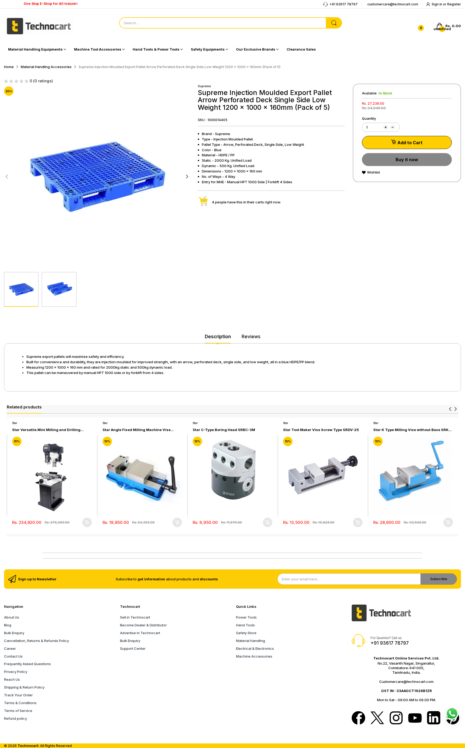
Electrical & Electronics (255, 648)
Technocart (27, 745)
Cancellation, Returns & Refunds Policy (36, 640)
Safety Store (246, 633)
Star (14, 423)
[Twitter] (377, 718)
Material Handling (250, 640)
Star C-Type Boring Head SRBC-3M (224, 430)
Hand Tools (245, 625)
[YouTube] (415, 718)
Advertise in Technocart (140, 633)
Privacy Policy (15, 671)
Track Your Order (18, 695)
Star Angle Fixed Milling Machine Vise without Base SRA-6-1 (137, 430)
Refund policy (15, 718)
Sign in (437, 4)
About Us (11, 617)
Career (10, 648)
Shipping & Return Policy (24, 687)
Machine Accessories (254, 656)
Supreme (204, 86)
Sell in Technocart (135, 617)
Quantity (369, 118)
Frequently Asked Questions (27, 664)
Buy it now (407, 159)
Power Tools (246, 617)
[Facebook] (358, 718)
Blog (7, 625)
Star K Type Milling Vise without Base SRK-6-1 (411, 430)
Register (454, 4)
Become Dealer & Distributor (143, 625)
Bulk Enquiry (14, 633)
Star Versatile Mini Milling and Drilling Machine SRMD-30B (46, 430)
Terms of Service (18, 710)
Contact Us (13, 656)
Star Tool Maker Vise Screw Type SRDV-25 (321, 430)
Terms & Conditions (20, 703)
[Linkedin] (434, 718)
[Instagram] (396, 718)
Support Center (133, 648)
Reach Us (12, 679)
